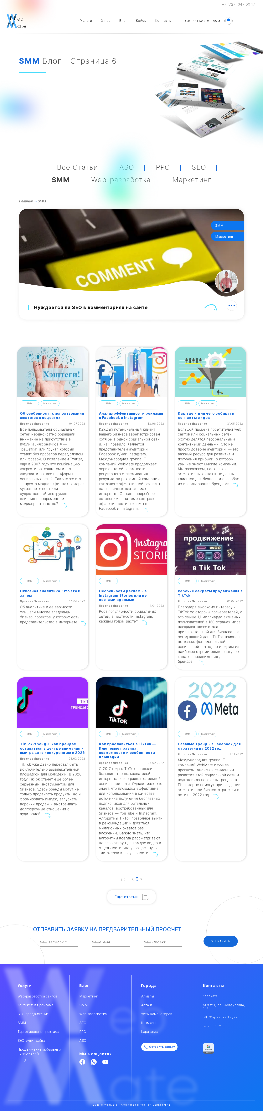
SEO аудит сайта (31, 1040)
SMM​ (22, 1023)
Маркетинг (191, 179)
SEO (199, 167)
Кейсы (141, 21)
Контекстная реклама (35, 1005)
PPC (163, 167)
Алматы (147, 996)
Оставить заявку (162, 1046)
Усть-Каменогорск (156, 1014)
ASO (126, 167)
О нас (106, 21)
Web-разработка (121, 179)
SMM (61, 179)
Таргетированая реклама (38, 1032)
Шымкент (149, 1023)
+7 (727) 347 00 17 (238, 4)
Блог (123, 21)
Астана (146, 1005)
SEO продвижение (33, 1014)
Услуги (86, 21)
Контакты (163, 21)
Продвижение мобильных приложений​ (39, 1051)
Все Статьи (77, 167)
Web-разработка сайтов (37, 996)
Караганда (149, 1032)
